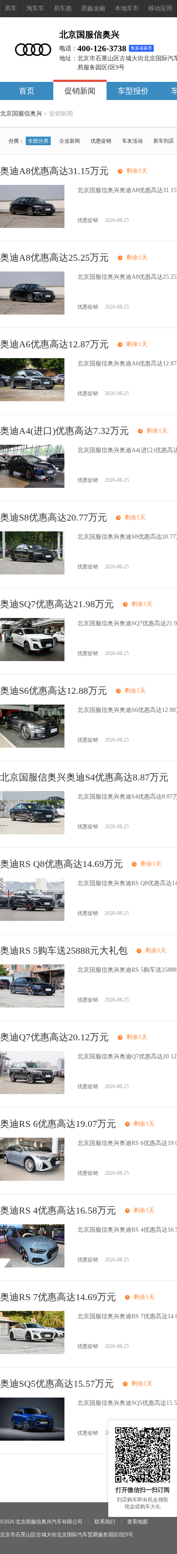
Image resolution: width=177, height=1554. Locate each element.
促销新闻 (79, 91)
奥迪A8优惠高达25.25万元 (54, 257)
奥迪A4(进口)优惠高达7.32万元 (64, 430)
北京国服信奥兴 (21, 113)
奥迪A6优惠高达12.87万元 (54, 344)
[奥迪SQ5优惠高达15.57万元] (32, 1438)
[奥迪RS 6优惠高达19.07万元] (32, 1179)
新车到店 (163, 141)
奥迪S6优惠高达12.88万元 (53, 690)
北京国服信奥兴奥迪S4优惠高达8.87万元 (84, 777)
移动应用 (160, 8)
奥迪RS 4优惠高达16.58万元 (58, 1210)
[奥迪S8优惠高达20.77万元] (32, 572)
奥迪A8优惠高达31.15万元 (54, 170)
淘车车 (35, 8)
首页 (26, 91)
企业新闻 (69, 141)
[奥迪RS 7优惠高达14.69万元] (32, 1352)
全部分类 (38, 141)
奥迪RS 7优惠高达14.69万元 (58, 1297)
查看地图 (137, 1522)
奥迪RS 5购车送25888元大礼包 (64, 950)
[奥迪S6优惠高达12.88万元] (32, 746)
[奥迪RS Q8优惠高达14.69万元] (32, 919)
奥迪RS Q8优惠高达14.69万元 (61, 863)
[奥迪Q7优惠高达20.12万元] (32, 1092)
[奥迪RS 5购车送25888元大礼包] (32, 1005)
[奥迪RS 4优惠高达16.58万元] (32, 1265)
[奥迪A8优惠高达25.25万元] (32, 312)
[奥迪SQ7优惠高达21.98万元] (32, 659)
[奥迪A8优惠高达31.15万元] (32, 226)
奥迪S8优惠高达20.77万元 (53, 517)
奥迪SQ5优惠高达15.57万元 (57, 1383)
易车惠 (63, 8)
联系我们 (105, 1522)
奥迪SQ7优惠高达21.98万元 (57, 604)
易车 (11, 8)
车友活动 (132, 141)
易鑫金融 (93, 8)
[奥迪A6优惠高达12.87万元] (32, 399)
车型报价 (133, 91)
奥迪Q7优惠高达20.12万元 (54, 1037)
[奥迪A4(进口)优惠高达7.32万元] (32, 486)
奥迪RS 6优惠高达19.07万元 (58, 1123)
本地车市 (127, 8)
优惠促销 (101, 141)
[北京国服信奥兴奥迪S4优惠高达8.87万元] (32, 832)
